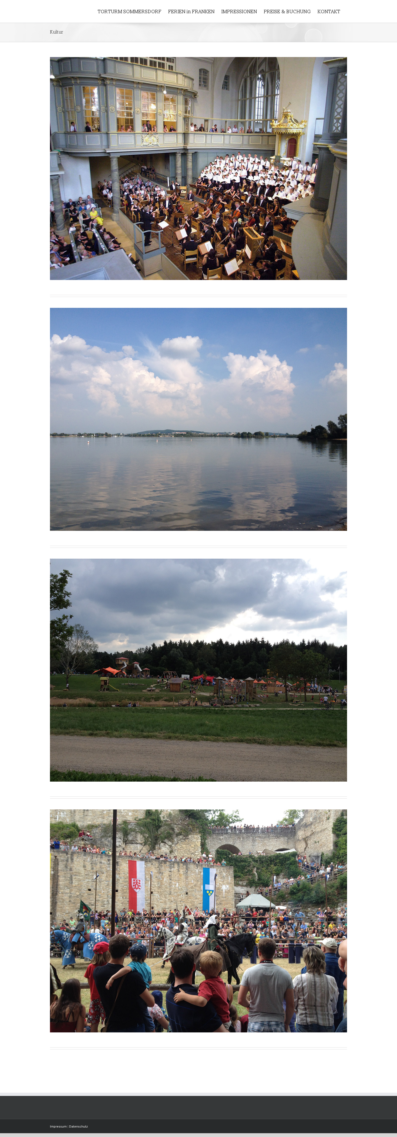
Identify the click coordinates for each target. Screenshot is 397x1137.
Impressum (58, 1126)
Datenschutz (78, 1126)
